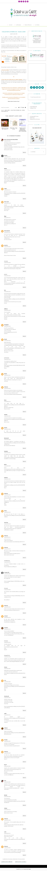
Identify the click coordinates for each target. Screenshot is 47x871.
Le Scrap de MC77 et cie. (34, 116)
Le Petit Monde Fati (33, 106)
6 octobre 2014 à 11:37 (7, 809)
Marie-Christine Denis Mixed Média (11, 139)
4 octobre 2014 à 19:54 (7, 494)
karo (5, 290)
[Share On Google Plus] (23, 107)
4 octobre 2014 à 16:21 (7, 375)
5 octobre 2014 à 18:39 (7, 681)
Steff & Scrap (32, 117)
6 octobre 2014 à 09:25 (7, 766)
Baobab (5, 795)
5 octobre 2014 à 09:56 (7, 589)
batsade (5, 739)
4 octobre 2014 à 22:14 (7, 548)
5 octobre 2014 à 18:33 (7, 668)
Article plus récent (7, 861)
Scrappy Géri (6, 572)
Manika (5, 373)
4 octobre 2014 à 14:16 (7, 291)
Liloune (5, 667)
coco (5, 680)
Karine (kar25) (7, 230)
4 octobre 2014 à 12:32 (7, 217)
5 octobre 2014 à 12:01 (7, 629)
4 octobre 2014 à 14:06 (7, 262)
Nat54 (5, 464)
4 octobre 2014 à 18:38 (7, 429)
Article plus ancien (20, 861)
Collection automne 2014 (16, 110)
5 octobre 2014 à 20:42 (7, 729)
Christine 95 (6, 696)
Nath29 (5, 427)
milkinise (6, 308)
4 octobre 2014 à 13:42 (7, 246)
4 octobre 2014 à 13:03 (7, 232)
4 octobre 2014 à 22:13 (7, 537)
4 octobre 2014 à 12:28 (7, 203)
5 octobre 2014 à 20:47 (7, 741)
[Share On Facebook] (21, 107)
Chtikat (5, 808)
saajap (5, 188)
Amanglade (6, 324)
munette (6, 245)
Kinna (5, 400)
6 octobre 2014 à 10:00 (7, 796)
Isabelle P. (6, 627)
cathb (5, 713)
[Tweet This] (19, 107)
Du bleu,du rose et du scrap (35, 119)
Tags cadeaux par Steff (36, 127)
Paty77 (5, 764)
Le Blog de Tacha (33, 108)
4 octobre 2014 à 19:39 (7, 465)
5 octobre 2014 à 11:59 (7, 617)
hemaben (6, 451)
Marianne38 (6, 438)
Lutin (5, 831)
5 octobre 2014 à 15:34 (7, 642)
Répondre (24, 152)
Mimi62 (5, 168)
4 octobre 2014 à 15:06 (7, 340)
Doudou (5, 155)
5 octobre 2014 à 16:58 (7, 656)
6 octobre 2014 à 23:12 (7, 833)
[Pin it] (25, 107)
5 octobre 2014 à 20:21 (7, 714)
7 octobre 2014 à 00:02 (7, 847)
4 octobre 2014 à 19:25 (7, 452)
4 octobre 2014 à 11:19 (7, 156)
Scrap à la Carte (21, 869)
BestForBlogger (29, 869)
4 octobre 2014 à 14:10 (7, 275)
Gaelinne (6, 477)
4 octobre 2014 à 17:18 (7, 401)
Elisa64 (5, 339)
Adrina (5, 510)
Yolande (5, 414)
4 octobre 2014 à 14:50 (7, 326)
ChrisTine (6, 522)
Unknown (6, 386)
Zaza (5, 780)
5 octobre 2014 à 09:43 (7, 573)
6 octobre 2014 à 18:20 (7, 820)
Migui (5, 216)
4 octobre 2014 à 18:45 (7, 439)
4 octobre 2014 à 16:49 (7, 388)
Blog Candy (7, 110)
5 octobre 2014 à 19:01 (7, 697)
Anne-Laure (6, 201)
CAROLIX (6, 728)
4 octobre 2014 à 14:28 (7, 310)
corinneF (6, 616)
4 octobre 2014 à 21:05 (7, 512)
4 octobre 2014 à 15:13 (7, 359)
